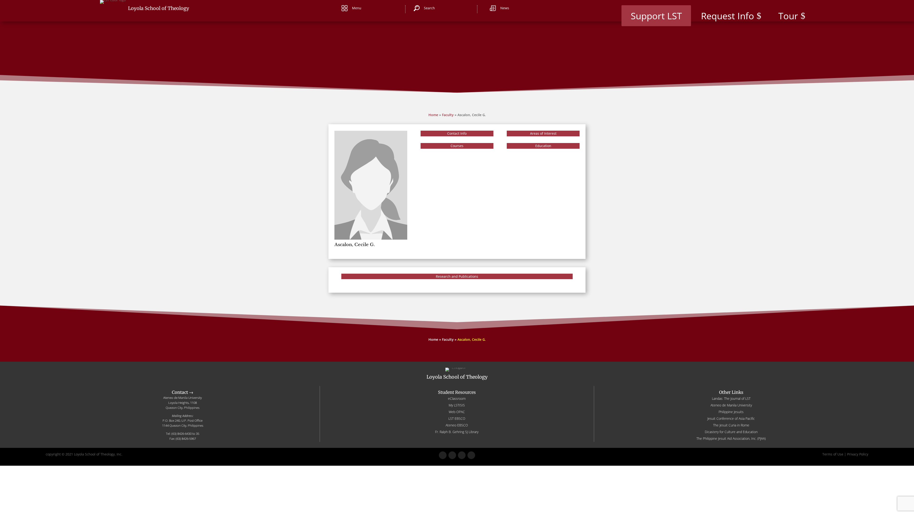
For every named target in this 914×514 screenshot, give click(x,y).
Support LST (656, 16)
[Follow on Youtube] (471, 455)
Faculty (448, 115)
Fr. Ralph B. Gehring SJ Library (456, 432)
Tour (788, 16)
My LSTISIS (457, 405)
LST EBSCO (456, 418)
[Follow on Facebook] (443, 455)
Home (433, 115)
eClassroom (457, 398)
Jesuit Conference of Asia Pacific (731, 418)
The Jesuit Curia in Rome (731, 425)
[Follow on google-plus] (462, 455)
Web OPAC (457, 412)
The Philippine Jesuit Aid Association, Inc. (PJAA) (731, 438)
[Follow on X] (452, 455)
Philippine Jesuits (731, 412)
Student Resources (457, 392)
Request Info (727, 16)
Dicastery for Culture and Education (731, 432)
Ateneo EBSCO (457, 425)
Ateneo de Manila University (731, 405)
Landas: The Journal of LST (731, 398)
